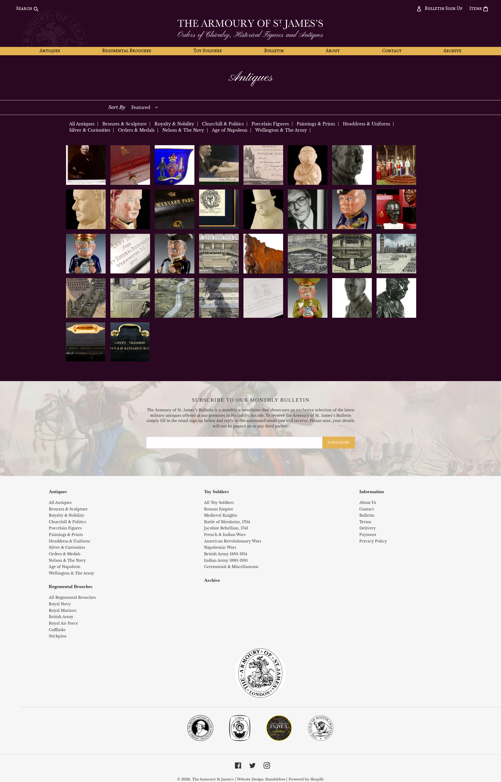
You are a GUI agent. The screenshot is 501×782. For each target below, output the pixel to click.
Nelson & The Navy (183, 130)
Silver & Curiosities (89, 130)
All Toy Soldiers (219, 502)
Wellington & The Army (281, 130)
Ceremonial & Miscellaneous (231, 566)
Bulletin (366, 515)
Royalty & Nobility (174, 123)
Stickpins (57, 636)
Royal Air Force (63, 623)
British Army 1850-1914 (225, 554)
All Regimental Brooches (72, 597)
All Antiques (81, 123)
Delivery (367, 528)
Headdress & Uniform (366, 123)
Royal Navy (60, 604)
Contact (366, 509)
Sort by (116, 107)
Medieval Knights (220, 515)
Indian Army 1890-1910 (226, 560)
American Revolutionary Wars (232, 541)
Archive (212, 580)
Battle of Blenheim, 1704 (227, 522)
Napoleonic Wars (220, 547)
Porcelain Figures (270, 123)
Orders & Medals (136, 130)
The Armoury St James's (213, 779)
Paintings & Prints (316, 123)
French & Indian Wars (225, 534)
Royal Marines (62, 610)
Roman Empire (218, 509)
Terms (365, 522)
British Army (61, 616)
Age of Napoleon (229, 130)
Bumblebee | (276, 779)
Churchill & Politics (223, 123)
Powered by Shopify (306, 779)
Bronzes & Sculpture (124, 123)
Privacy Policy (373, 541)
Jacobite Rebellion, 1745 (226, 528)
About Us (367, 502)
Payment (367, 534)
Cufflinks (57, 629)
